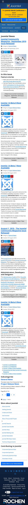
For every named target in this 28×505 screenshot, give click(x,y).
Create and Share (7, 412)
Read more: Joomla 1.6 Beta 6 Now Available (14, 358)
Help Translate (7, 488)
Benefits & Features (7, 28)
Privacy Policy (21, 485)
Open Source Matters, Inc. (17, 495)
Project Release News (14, 108)
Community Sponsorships (9, 455)
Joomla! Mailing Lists (8, 433)
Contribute (5, 31)
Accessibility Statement (9, 485)
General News (12, 46)
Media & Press (14, 31)
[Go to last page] (14, 394)
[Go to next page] (11, 394)
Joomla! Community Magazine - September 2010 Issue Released (13, 41)
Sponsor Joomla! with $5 (18, 486)
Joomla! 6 (17, 28)
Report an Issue (16, 488)
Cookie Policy (6, 486)
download (4, 133)
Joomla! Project (7, 258)
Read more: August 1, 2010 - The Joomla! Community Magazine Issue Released (14, 295)
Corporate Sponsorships (9, 449)
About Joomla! (11, 25)
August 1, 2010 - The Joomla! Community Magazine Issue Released (13, 230)
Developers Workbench (7, 282)
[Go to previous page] (5, 394)
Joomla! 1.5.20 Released (9, 365)
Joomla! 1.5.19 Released (9, 366)
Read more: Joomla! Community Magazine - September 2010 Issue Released (14, 95)
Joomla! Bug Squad (20, 146)
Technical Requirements (9, 442)
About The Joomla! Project (9, 419)
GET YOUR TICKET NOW (14, 20)
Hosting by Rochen (14, 504)
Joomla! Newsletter (7, 436)
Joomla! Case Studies (8, 426)
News (23, 28)
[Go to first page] (2, 394)
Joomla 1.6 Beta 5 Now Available (12, 368)
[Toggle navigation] (3, 1)
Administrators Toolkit (9, 277)
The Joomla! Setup (21, 288)
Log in (23, 488)
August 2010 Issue (6, 260)
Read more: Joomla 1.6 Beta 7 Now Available (14, 222)
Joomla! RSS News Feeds (9, 439)
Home (3, 25)
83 (8, 395)
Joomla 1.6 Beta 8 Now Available (11, 104)
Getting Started (6, 409)
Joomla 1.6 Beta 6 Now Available (11, 303)
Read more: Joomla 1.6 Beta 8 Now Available (14, 159)
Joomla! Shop (6, 429)
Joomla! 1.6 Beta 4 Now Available (12, 374)
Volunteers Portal (7, 458)
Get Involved (5, 415)
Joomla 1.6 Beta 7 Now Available (11, 166)
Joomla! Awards (6, 423)
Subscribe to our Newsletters (12, 464)
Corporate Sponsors (8, 452)
